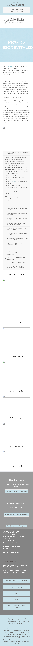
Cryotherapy (9, 66)
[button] (30, 21)
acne (13, 181)
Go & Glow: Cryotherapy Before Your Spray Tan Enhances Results (15, 566)
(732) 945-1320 (21, 5)
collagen (18, 82)
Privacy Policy (21, 623)
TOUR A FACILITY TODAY (16, 491)
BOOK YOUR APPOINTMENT (16, 515)
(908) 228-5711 (12, 623)
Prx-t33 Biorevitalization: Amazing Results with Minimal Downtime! (14, 571)
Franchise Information (9, 556)
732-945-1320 (15, 543)
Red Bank (16, 2)
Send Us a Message (9, 554)
